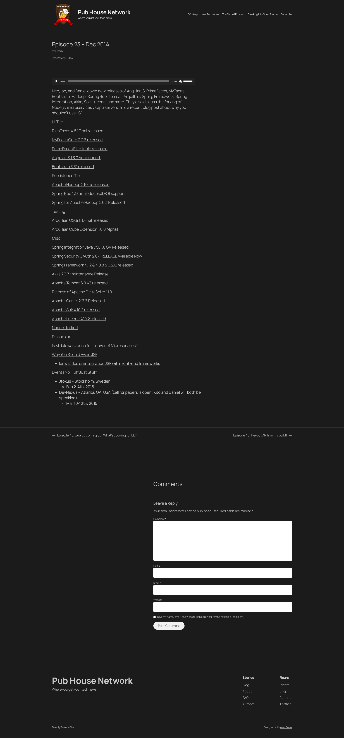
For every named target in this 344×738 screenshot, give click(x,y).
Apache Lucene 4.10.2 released (79, 318)
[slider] (188, 81)
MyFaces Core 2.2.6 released (77, 139)
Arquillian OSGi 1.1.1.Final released (80, 220)
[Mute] (180, 81)
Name (157, 565)
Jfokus (65, 381)
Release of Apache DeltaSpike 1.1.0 (82, 292)
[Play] (56, 81)
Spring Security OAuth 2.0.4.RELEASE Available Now (97, 256)
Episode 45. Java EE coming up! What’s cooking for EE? (97, 435)
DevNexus (68, 392)
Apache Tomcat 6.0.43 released (80, 283)
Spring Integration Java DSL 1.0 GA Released (90, 247)
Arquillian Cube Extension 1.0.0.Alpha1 (85, 229)
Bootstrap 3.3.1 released (73, 166)
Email (157, 582)
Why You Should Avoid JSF (74, 354)
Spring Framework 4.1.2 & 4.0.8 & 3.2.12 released (92, 265)
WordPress (286, 727)
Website (157, 599)
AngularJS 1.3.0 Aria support (76, 157)
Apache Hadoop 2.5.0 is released (80, 184)
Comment (159, 519)
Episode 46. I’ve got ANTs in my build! (260, 435)
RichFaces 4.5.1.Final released (77, 130)
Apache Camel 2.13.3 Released (78, 301)
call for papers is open (132, 392)
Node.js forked (65, 327)
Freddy (59, 51)
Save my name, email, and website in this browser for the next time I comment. (200, 616)
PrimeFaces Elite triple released (80, 148)
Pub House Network (104, 12)
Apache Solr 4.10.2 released (76, 309)
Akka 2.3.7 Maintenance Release (80, 274)
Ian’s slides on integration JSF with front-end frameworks (109, 363)
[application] (123, 81)
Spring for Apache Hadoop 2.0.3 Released (88, 202)
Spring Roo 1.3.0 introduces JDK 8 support (88, 193)
